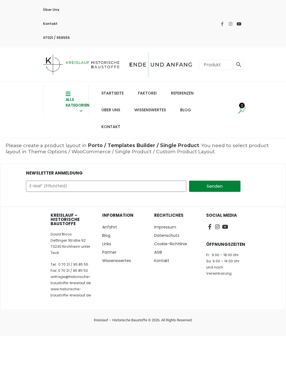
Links (106, 244)
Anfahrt (109, 227)
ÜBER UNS (110, 110)
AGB (158, 252)
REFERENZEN (182, 93)
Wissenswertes (116, 260)
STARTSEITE (112, 93)
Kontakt (50, 23)
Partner (109, 252)
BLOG (185, 110)
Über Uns (51, 9)
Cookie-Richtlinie (170, 244)
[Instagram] (230, 24)
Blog (106, 235)
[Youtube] (239, 24)
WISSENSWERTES (150, 110)
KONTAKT (110, 126)
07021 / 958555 (56, 37)
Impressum (165, 227)
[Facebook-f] (222, 24)
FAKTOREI (147, 93)
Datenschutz (166, 235)
